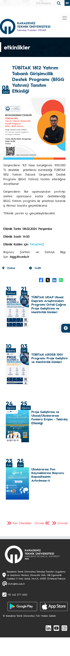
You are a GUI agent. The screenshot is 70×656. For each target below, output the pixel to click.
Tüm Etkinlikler (22, 523)
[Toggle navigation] (64, 18)
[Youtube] (56, 628)
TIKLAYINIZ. (37, 244)
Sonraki (62, 523)
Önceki (39, 523)
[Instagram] (64, 628)
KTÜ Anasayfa (43, 3)
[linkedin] (48, 628)
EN (67, 2)
